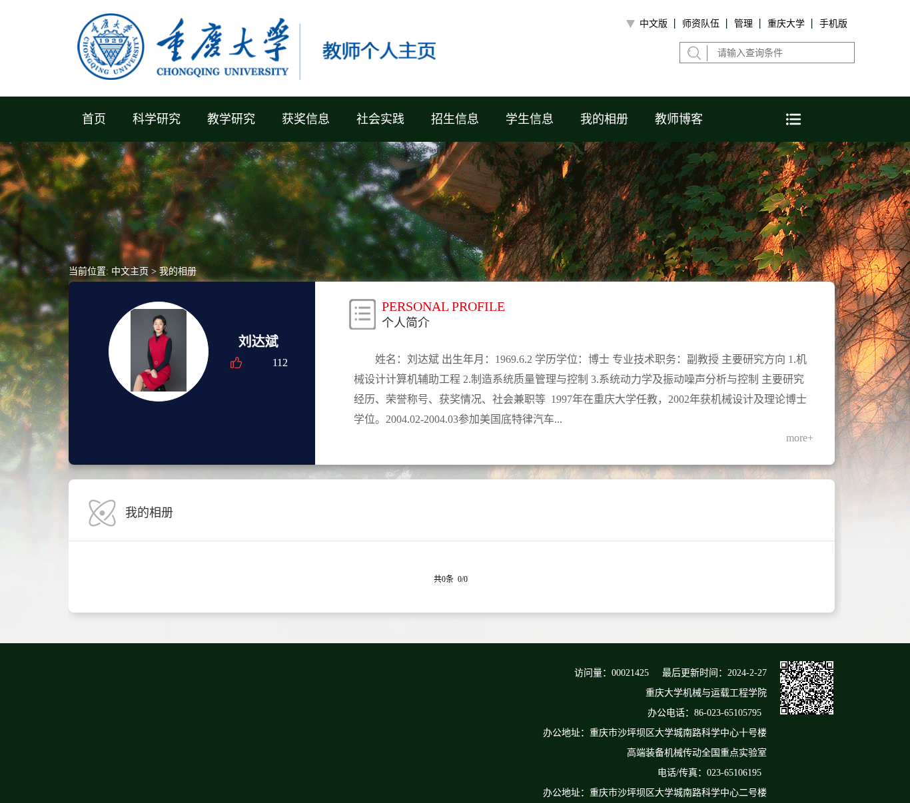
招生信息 (455, 119)
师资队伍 (700, 24)
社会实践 (380, 119)
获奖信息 (306, 119)
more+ (799, 437)
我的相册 (604, 119)
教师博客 (679, 119)
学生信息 (530, 119)
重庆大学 (786, 24)
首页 (94, 119)
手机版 (833, 24)
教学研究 (231, 119)
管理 (743, 24)
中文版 (654, 24)
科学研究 (157, 119)
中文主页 (130, 271)
